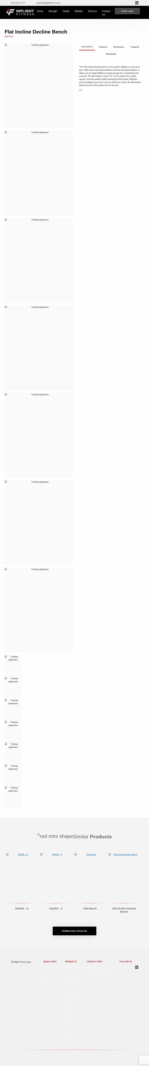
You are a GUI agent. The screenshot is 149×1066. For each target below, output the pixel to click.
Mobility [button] (79, 11)
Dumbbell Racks (72, 978)
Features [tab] (103, 47)
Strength (47, 972)
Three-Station (71, 1027)
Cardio (46, 978)
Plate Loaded (71, 1005)
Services (92, 11)
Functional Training (74, 994)
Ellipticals (69, 983)
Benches (69, 967)
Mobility (46, 983)
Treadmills (70, 1032)
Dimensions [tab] (118, 47)
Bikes (67, 972)
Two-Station (70, 1038)
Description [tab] (87, 46)
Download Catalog (74, 931)
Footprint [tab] (135, 47)
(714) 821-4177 (95, 976)
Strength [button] (52, 11)
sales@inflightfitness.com (99, 980)
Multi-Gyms (70, 999)
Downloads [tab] (111, 54)
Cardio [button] (65, 11)
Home (40, 11)
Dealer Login (127, 11)
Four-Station (71, 988)
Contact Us (106, 13)
